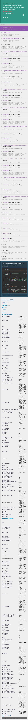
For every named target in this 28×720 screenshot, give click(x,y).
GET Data (4, 303)
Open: (13, 265)
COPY (23, 15)
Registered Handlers (7, 716)
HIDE (5, 20)
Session (4, 312)
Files (3, 307)
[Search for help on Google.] (3, 17)
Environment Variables (7, 518)
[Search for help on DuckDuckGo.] (5, 17)
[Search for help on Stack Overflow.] (7, 17)
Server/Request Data (7, 314)
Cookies (4, 309)
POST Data (4, 305)
